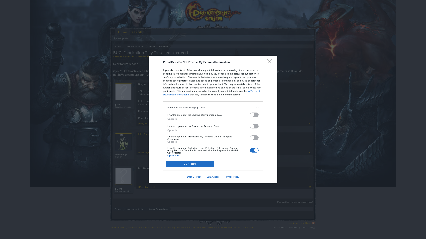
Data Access (213, 176)
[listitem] (213, 107)
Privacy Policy (232, 176)
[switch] (254, 115)
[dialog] (213, 119)
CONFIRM (190, 164)
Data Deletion (194, 176)
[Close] (270, 62)
